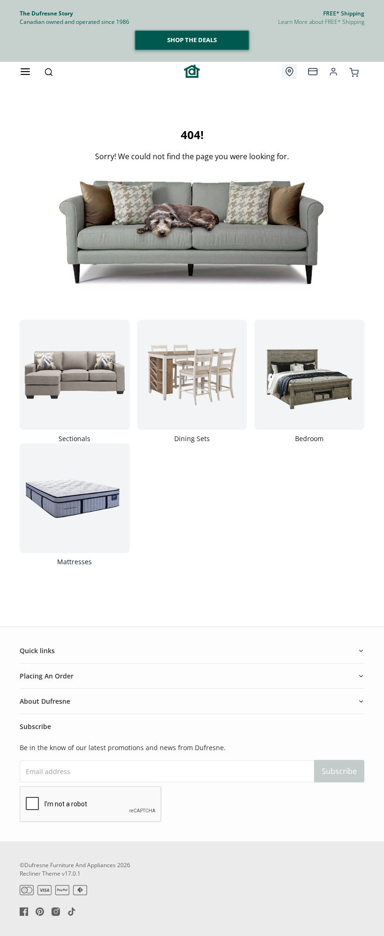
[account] (333, 71)
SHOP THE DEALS (192, 40)
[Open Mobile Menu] (25, 71)
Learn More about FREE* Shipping (321, 22)
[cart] (354, 71)
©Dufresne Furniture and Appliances (68, 865)
